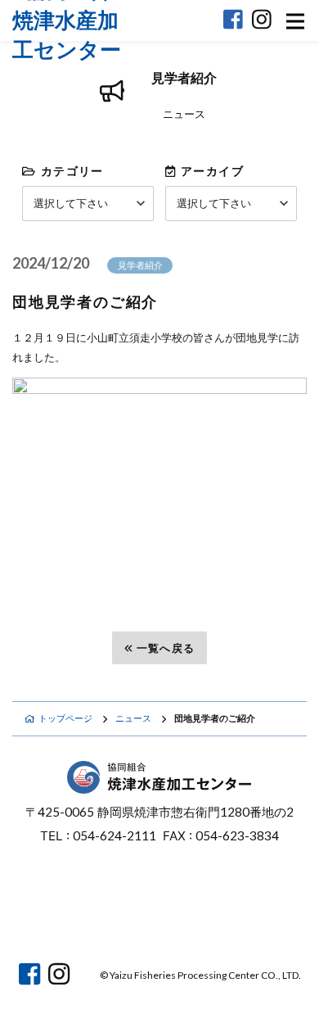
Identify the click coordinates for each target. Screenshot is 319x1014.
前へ (53, 647)
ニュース (133, 718)
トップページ (65, 718)
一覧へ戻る (166, 647)
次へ (267, 647)
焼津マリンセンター (237, 922)
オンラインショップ (83, 922)
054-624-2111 (114, 835)
